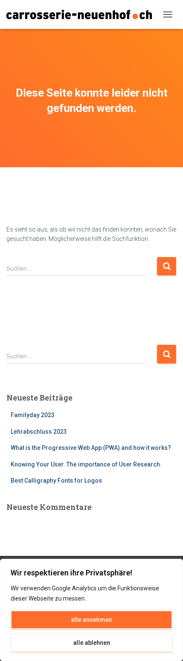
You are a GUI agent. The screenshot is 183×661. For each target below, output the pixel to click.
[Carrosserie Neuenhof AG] (82, 14)
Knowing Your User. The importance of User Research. (86, 464)
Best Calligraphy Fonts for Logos (56, 480)
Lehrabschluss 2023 (39, 431)
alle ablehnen (91, 642)
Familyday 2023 (32, 415)
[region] (91, 610)
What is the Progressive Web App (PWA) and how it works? (91, 447)
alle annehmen (91, 619)
